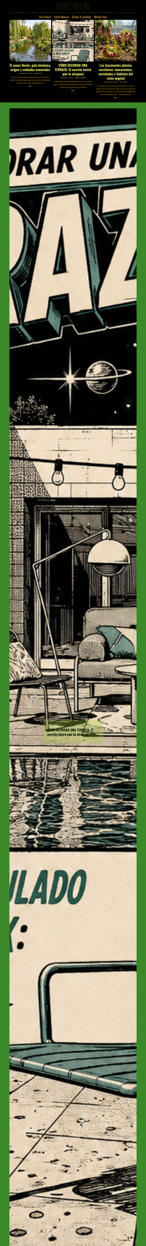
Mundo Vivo (100, 17)
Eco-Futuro (45, 17)
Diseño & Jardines (81, 17)
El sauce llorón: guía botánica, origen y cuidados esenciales (30, 67)
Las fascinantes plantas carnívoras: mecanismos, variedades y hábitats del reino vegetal (116, 72)
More (30, 86)
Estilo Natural (61, 17)
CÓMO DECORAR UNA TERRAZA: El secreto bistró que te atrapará (73, 69)
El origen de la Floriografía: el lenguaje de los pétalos (67, 732)
